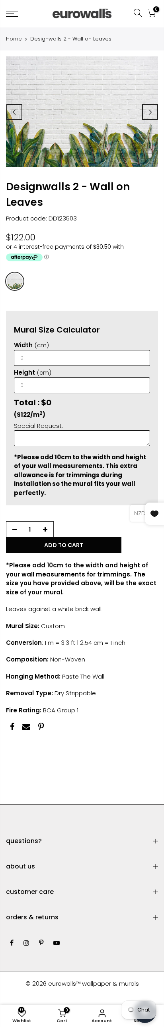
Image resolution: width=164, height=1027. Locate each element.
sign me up (121, 544)
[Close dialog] (153, 473)
